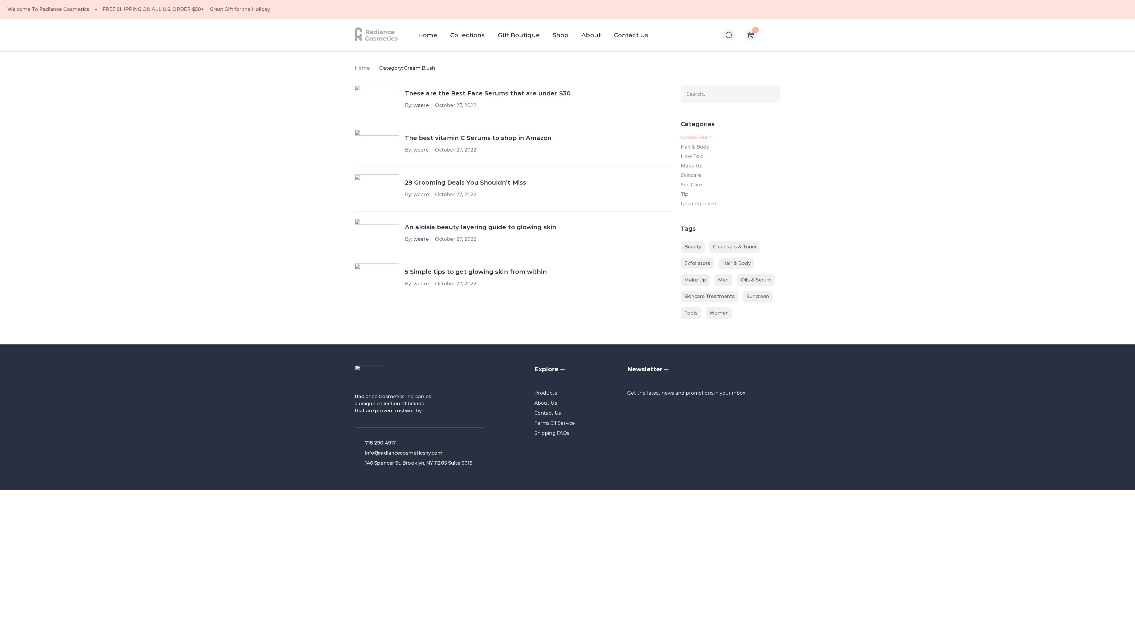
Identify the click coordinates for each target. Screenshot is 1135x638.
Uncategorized (699, 203)
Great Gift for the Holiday (240, 9)
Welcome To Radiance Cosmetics (48, 9)
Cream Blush (696, 137)
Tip (684, 194)
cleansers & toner (735, 247)
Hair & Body (695, 147)
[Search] (773, 94)
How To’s (692, 156)
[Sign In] (768, 35)
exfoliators (697, 263)
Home (362, 68)
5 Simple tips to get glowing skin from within (476, 271)
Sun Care (691, 185)
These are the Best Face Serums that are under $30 (487, 93)
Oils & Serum (756, 280)
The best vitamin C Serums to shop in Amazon (478, 137)
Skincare (691, 175)
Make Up (692, 166)
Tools (691, 313)
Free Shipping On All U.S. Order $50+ (153, 9)
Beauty (692, 247)
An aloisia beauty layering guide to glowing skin (480, 227)
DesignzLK (558, 499)
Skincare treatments (709, 296)
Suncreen (758, 296)
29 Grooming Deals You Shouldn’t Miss (465, 182)
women (719, 313)
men (723, 280)
